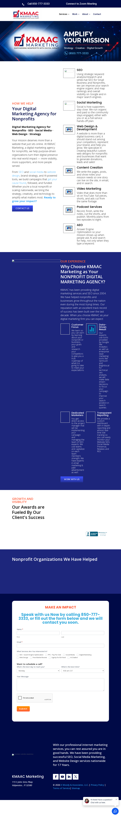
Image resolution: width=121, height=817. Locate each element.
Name (20, 629)
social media (36, 172)
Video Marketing (89, 189)
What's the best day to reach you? (31, 667)
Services (63, 14)
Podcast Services (89, 207)
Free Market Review (39, 658)
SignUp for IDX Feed (58, 658)
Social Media (70, 655)
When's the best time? (70, 667)
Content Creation (90, 167)
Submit (23, 708)
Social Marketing (89, 102)
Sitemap (76, 788)
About (85, 14)
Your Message (23, 676)
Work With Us (72, 479)
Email (19, 642)
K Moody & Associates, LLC (74, 784)
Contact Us (22, 208)
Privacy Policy (98, 784)
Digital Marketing (85, 655)
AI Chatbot (74, 658)
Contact (97, 14)
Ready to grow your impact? (34, 199)
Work (74, 14)
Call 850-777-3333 (39, 3)
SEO (21, 172)
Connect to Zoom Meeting (81, 3)
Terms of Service (61, 788)
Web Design (23, 658)
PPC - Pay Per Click (54, 655)
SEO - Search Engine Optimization (31, 655)
